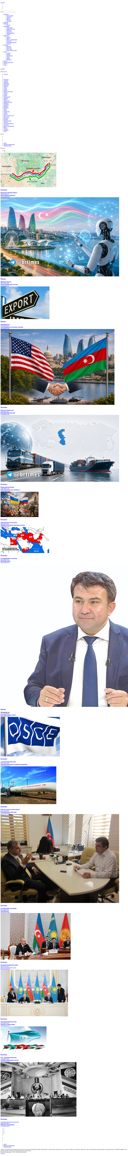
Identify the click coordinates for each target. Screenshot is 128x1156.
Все (4, 150)
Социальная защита (11, 42)
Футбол (8, 53)
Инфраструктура (11, 29)
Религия (9, 43)
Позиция (9, 17)
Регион (8, 25)
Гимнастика (10, 55)
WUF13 (5, 63)
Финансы (9, 30)
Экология (9, 41)
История (9, 46)
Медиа (8, 38)
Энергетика (9, 27)
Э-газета (3, 2)
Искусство (9, 49)
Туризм (8, 34)
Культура (6, 45)
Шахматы (9, 59)
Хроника (6, 23)
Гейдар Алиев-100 (8, 62)
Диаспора (9, 21)
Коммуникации (10, 33)
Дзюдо (8, 57)
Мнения (9, 19)
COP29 (5, 94)
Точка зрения (10, 15)
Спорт (5, 51)
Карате (8, 58)
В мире (5, 61)
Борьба (8, 54)
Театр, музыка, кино (12, 50)
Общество (6, 35)
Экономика (6, 26)
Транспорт (9, 31)
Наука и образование (12, 39)
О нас (5, 65)
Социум (9, 37)
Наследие (9, 47)
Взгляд (8, 18)
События (6, 22)
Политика (6, 14)
